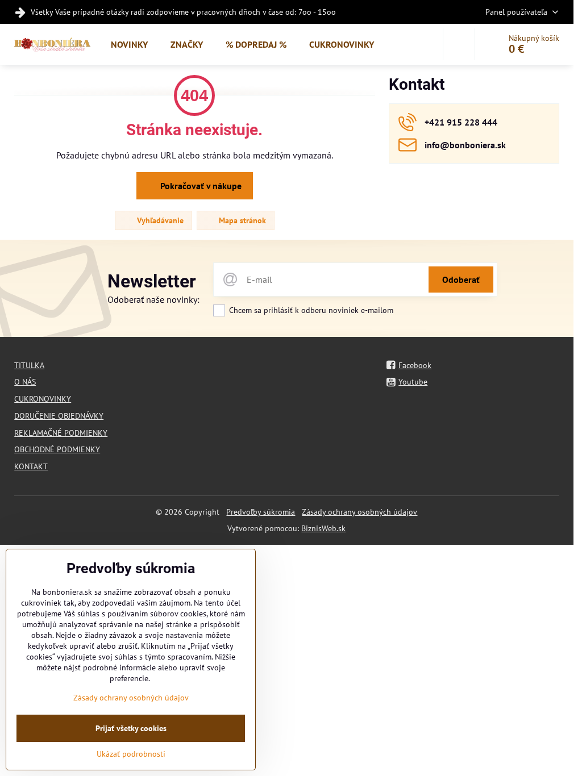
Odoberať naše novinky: (153, 299)
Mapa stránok (241, 220)
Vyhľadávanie (159, 220)
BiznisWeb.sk (323, 528)
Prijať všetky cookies (131, 728)
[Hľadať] (459, 44)
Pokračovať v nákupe (200, 185)
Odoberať (461, 279)
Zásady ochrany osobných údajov (359, 512)
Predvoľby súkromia (260, 512)
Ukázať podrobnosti (131, 754)
